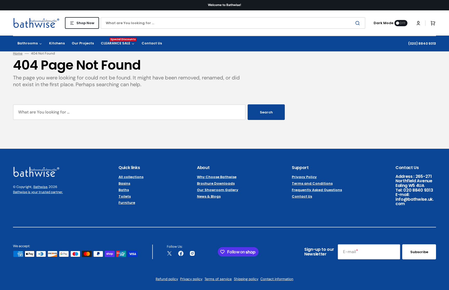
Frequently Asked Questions (317, 189)
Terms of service (218, 279)
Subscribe (419, 251)
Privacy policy (191, 279)
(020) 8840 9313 (422, 43)
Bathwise (40, 187)
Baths (123, 189)
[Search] (358, 23)
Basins (124, 183)
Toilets (124, 196)
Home (18, 53)
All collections (130, 177)
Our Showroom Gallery (217, 189)
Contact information (276, 279)
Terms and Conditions (312, 183)
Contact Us (302, 196)
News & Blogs (209, 196)
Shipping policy (246, 279)
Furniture (126, 202)
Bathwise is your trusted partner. (38, 192)
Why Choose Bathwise (216, 177)
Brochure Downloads (216, 183)
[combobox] (233, 23)
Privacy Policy (304, 177)
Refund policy (167, 279)
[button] (418, 23)
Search (266, 112)
